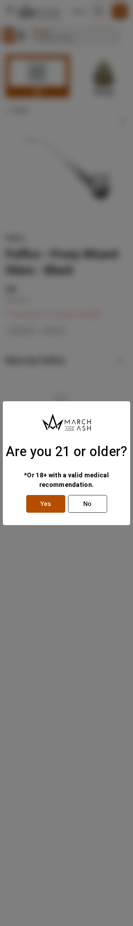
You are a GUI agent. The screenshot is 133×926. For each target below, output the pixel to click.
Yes (45, 504)
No (87, 504)
